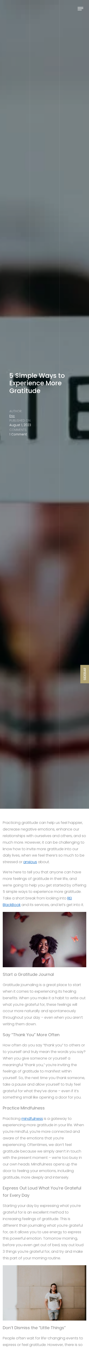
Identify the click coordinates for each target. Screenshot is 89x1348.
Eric (12, 416)
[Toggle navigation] (80, 8)
